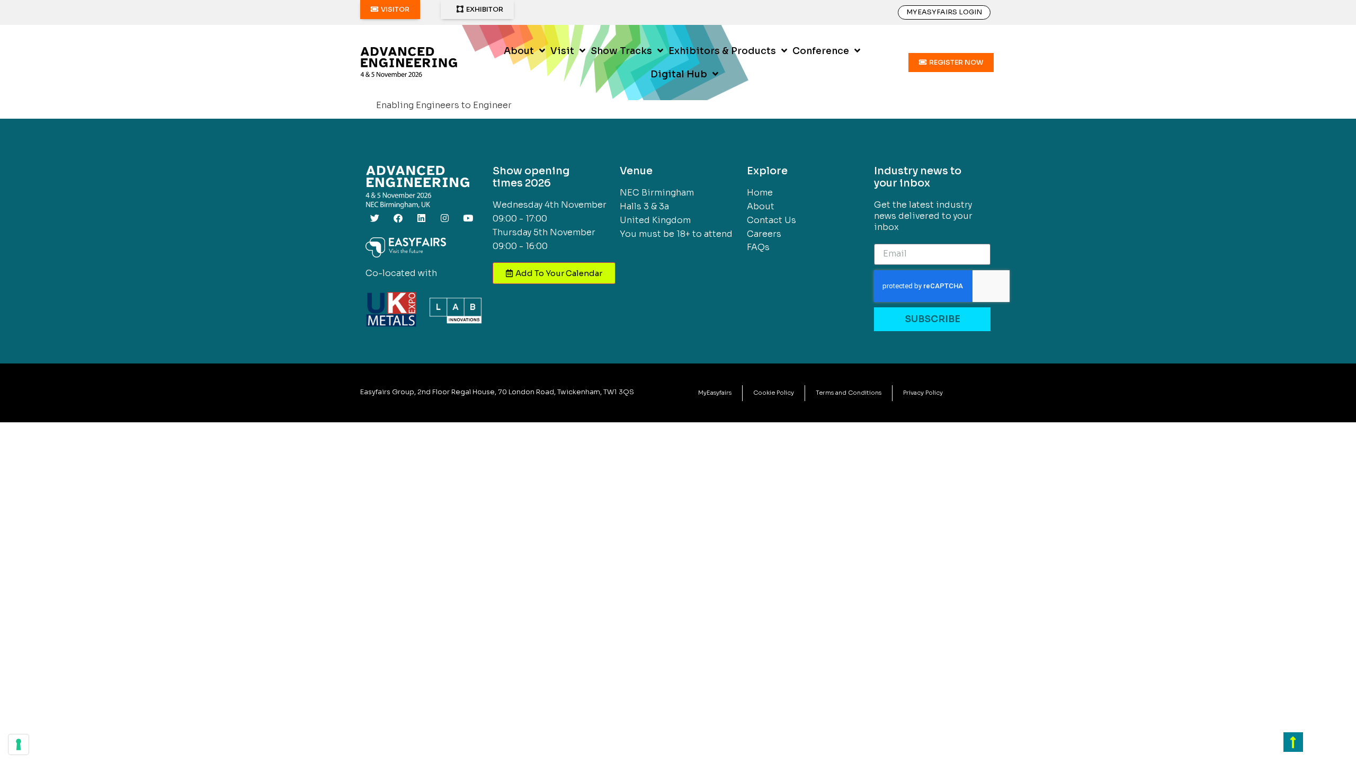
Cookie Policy (773, 392)
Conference (820, 51)
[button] (390, 9)
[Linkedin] (421, 218)
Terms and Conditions (848, 392)
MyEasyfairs (714, 392)
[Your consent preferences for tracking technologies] (18, 744)
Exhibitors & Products (722, 51)
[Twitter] (374, 218)
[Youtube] (468, 218)
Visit (562, 51)
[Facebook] (398, 218)
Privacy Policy (923, 392)
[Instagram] (444, 218)
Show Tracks (621, 51)
